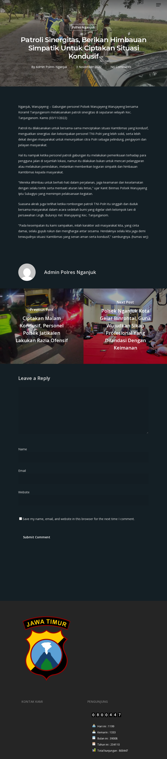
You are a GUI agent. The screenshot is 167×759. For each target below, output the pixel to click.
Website (24, 492)
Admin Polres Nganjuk (51, 67)
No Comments (120, 67)
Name (24, 449)
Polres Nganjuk (83, 27)
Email (23, 471)
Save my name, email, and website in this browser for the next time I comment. (79, 519)
